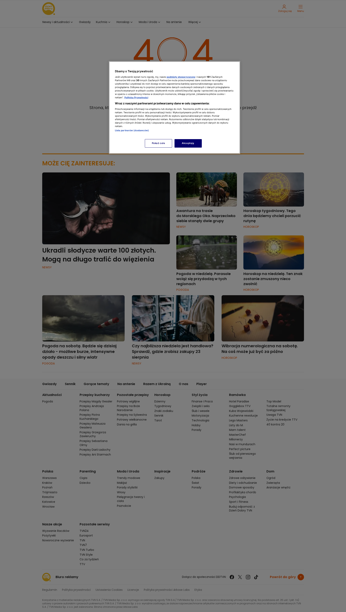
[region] (174, 107)
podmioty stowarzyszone (181, 77)
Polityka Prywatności (136, 97)
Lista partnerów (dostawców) (132, 130)
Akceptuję (188, 143)
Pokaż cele (158, 143)
